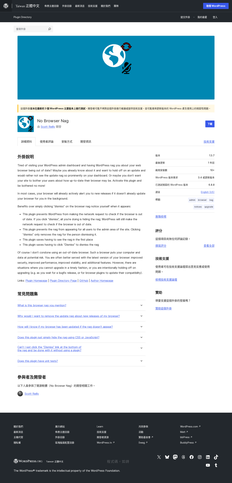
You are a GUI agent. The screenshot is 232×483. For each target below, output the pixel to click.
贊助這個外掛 (163, 308)
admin (192, 200)
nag (211, 200)
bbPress (186, 437)
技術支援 (209, 141)
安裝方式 (66, 141)
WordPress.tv (106, 442)
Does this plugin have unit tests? (37, 361)
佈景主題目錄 (62, 431)
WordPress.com (190, 426)
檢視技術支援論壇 (166, 279)
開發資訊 (85, 141)
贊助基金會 (146, 437)
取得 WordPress (215, 5)
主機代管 (18, 437)
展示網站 (60, 426)
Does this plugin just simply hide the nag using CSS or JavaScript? (58, 337)
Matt (184, 431)
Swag (143, 442)
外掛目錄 (60, 437)
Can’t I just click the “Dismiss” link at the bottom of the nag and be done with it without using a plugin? (49, 349)
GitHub (83, 280)
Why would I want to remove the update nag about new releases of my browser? (68, 316)
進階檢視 (160, 216)
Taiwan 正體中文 (54, 461)
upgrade (208, 206)
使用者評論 (46, 141)
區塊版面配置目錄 (64, 442)
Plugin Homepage (36, 280)
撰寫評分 (160, 245)
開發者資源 (103, 437)
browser (202, 200)
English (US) (208, 192)
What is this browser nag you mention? (41, 305)
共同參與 (143, 426)
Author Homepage (102, 280)
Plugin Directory (23, 17)
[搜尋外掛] (49, 29)
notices (198, 206)
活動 (141, 431)
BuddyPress (188, 442)
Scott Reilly (48, 126)
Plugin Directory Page (63, 280)
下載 (210, 123)
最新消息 (18, 431)
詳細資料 (26, 141)
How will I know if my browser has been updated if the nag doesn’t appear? (65, 326)
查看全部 (209, 245)
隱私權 (17, 442)
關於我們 (18, 426)
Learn (100, 426)
